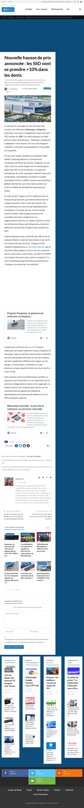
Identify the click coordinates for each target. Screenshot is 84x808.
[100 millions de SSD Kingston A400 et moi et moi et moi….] (44, 537)
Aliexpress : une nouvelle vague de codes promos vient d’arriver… (73, 751)
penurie (19, 441)
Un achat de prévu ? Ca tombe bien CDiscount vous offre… (73, 683)
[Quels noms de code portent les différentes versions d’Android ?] (51, 703)
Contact (10, 1)
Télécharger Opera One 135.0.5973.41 (30, 707)
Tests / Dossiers (41, 9)
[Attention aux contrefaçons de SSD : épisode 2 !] (28, 566)
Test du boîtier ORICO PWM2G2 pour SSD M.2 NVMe (9, 727)
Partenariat (69, 790)
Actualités (28, 9)
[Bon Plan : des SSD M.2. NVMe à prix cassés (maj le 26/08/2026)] (72, 724)
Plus (68, 9)
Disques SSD (47, 88)
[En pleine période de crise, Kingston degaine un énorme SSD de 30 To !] (11, 566)
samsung (25, 441)
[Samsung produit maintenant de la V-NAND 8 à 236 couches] (44, 566)
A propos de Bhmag (14, 790)
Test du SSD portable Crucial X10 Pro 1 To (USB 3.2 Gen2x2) (10, 708)
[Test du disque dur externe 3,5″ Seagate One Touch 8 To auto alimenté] (10, 668)
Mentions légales (43, 790)
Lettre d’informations (40, 794)
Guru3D (31, 347)
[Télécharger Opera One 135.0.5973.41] (30, 700)
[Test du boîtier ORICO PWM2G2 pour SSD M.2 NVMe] (9, 720)
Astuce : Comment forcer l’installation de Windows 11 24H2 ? (52, 733)
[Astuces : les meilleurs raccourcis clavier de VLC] (52, 671)
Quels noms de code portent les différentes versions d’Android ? (52, 711)
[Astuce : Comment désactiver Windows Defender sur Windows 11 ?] (51, 745)
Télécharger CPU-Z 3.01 (29, 742)
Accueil (4, 1)
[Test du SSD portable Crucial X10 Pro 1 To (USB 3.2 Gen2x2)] (9, 701)
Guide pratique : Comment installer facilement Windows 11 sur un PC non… (9, 749)
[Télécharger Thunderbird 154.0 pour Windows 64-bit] (30, 717)
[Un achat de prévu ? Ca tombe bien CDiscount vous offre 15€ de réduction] (73, 671)
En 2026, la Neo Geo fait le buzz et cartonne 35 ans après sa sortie (41, 516)
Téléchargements (57, 9)
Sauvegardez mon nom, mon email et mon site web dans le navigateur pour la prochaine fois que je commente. (27, 640)
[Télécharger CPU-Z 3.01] (30, 737)
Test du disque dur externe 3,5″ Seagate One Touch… (10, 680)
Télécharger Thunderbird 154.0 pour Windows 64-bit (30, 725)
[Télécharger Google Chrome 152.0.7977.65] (31, 671)
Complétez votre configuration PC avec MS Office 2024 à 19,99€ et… (73, 711)
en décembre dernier (35, 247)
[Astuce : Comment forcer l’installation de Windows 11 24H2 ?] (51, 724)
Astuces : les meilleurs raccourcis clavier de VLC (52, 683)
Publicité (57, 790)
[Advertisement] (42, 35)
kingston (12, 441)
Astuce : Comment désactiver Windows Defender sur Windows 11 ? (51, 755)
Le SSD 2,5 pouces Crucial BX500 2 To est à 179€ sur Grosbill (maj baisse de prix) (14, 516)
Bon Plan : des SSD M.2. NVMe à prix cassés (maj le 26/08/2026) (73, 732)
